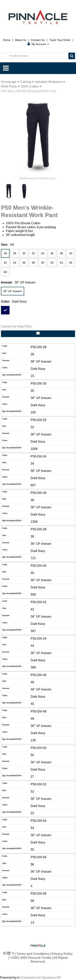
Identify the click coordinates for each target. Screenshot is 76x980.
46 (24, 262)
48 (33, 262)
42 (5, 262)
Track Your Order (60, 39)
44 (14, 262)
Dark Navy (5, 310)
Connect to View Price (16, 326)
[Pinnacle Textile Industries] (38, 17)
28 (14, 253)
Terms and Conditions (33, 953)
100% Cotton (30, 86)
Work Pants (9, 86)
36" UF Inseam (12, 291)
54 (61, 262)
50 (42, 262)
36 (52, 253)
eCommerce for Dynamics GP (40, 977)
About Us (20, 39)
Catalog (25, 81)
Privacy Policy (62, 953)
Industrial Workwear (48, 81)
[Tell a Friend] (38, 333)
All (5, 253)
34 (42, 253)
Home (6, 39)
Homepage (8, 81)
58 (5, 272)
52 (52, 262)
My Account (39, 44)
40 (70, 253)
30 (24, 253)
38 (61, 253)
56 (70, 262)
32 (33, 253)
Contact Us (38, 39)
